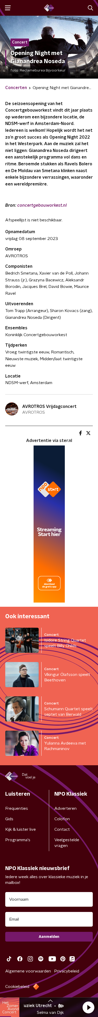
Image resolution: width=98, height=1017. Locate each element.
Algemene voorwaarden (28, 971)
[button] (88, 1007)
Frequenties (16, 808)
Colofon (62, 819)
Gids (9, 819)
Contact (62, 829)
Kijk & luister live (20, 829)
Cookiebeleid (17, 987)
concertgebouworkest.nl (42, 205)
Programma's (17, 840)
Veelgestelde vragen (66, 843)
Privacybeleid (66, 971)
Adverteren (65, 808)
